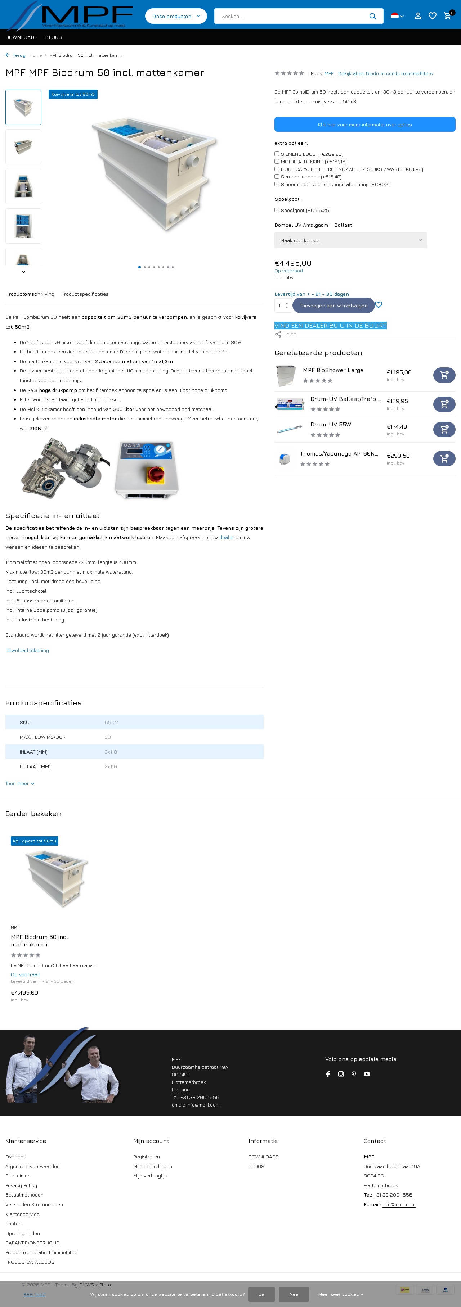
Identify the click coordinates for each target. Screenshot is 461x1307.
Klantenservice (22, 1214)
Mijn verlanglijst (151, 1175)
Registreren (146, 1156)
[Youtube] (367, 1074)
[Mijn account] (418, 16)
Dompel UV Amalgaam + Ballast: (313, 225)
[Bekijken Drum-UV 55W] (289, 429)
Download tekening (27, 650)
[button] (139, 267)
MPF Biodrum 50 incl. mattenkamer (40, 940)
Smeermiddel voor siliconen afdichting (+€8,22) (335, 184)
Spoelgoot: (287, 199)
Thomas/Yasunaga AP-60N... (339, 453)
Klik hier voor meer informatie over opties (365, 124)
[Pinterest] (354, 1074)
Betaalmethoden (24, 1194)
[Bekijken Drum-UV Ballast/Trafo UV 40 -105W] (289, 404)
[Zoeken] (372, 16)
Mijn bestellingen (152, 1166)
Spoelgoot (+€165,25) (306, 210)
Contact (14, 1223)
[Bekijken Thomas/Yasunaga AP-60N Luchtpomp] (284, 458)
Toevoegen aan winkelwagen (334, 305)
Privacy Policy (21, 1185)
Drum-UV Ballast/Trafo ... (345, 398)
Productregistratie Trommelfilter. (41, 1252)
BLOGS (53, 37)
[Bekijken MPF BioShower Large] (285, 375)
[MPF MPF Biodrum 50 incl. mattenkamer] (57, 878)
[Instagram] (341, 1074)
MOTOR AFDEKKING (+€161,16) (314, 161)
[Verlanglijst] (433, 16)
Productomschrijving (29, 294)
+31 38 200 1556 (392, 1194)
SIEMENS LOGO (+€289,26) (312, 154)
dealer (226, 537)
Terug (19, 55)
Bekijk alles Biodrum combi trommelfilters (385, 73)
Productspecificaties (85, 294)
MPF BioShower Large (333, 370)
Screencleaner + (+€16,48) (311, 176)
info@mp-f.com (399, 1204)
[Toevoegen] (444, 375)
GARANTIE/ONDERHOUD (32, 1242)
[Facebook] (328, 1074)
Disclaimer (17, 1175)
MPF (329, 73)
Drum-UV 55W (330, 424)
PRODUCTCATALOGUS (29, 1262)
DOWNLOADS (21, 37)
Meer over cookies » (340, 1294)
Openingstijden (22, 1233)
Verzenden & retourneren (34, 1204)
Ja (261, 1294)
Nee (294, 1294)
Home (35, 55)
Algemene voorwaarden (32, 1166)
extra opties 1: (291, 143)
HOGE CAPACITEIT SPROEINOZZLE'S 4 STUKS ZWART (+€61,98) (352, 169)
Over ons (15, 1156)
